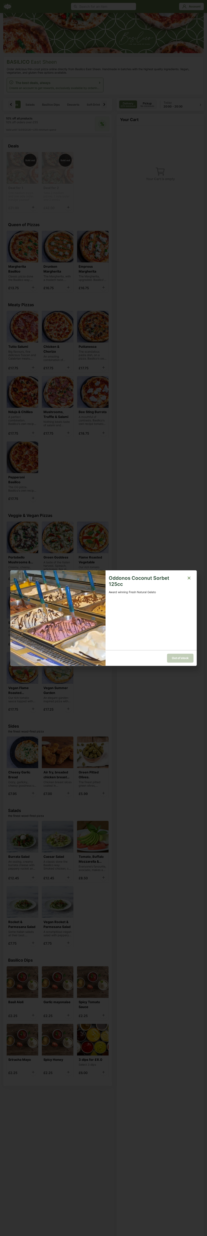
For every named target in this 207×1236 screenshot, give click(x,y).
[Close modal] (189, 578)
